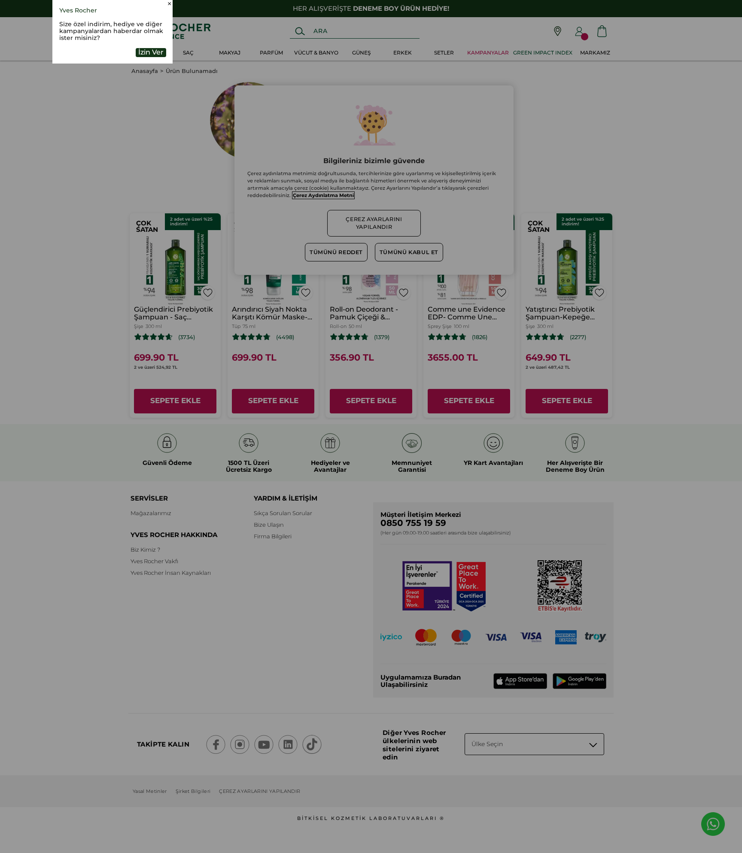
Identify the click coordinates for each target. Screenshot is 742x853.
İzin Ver (151, 108)
